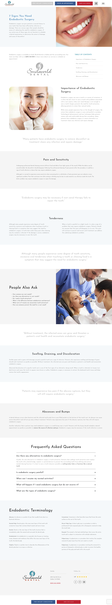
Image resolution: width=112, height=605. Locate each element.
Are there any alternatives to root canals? (26, 296)
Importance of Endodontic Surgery (86, 59)
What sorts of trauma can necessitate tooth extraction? (30, 302)
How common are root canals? (22, 294)
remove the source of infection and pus (46, 428)
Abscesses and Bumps (82, 76)
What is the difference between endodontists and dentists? (31, 300)
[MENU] (103, 3)
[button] (43, 602)
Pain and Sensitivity (82, 63)
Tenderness (79, 67)
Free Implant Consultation (42, 3)
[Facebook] (75, 583)
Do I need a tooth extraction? (22, 298)
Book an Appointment (65, 3)
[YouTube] (84, 583)
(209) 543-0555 (30, 56)
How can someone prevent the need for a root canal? (29, 305)
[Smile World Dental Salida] (9, 3)
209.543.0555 (85, 3)
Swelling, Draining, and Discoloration (87, 72)
